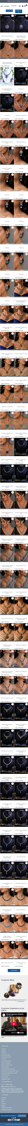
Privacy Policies (5, 1067)
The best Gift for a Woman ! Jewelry (7, 593)
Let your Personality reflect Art (21, 381)
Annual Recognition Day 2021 (8, 1069)
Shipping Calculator (6, 1079)
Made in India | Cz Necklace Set (21, 831)
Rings (3, 1101)
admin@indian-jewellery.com (9, 1086)
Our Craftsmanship (6, 1055)
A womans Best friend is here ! (21, 354)
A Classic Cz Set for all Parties (21, 963)
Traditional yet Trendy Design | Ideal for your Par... (21, 540)
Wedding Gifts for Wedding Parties (7, 142)
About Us (4, 1049)
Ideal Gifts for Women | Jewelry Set (7, 910)
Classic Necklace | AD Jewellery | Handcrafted (7, 63)
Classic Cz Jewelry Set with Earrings (7, 487)
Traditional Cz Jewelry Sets (21, 645)
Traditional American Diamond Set (7, 646)
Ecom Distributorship (6, 1061)
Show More (14, 970)
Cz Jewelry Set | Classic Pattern (7, 804)
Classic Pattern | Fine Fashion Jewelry (7, 857)
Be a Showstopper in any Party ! (7, 884)
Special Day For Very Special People (10, 1071)
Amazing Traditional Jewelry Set (21, 513)
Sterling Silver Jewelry (7, 1107)
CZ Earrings (21, 168)
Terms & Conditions (6, 1063)
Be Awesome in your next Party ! (21, 937)
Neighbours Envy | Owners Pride (7, 725)
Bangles (3, 1105)
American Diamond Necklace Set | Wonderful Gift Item (7, 778)
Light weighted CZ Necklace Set (21, 778)
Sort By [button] (18, 10)
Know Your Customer (6, 1057)
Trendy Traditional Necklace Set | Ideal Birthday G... (21, 301)
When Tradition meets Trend (7, 962)
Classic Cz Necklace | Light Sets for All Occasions (21, 487)
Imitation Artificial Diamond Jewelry (7, 513)
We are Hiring (5, 1077)
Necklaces (4, 1097)
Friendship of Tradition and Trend (21, 328)
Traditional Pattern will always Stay (7, 328)
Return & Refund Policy (7, 1065)
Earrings (3, 1099)
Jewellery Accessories (7, 1109)
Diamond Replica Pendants (7, 36)
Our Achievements (6, 1075)
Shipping (3, 1051)
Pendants (4, 1103)
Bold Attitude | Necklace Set (7, 750)
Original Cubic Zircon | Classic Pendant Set (21, 37)
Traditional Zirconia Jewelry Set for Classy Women (7, 566)
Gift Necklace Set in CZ (21, 565)
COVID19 (4, 1059)
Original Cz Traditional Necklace (7, 169)
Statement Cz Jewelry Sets (21, 115)
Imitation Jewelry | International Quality (7, 937)
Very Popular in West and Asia (21, 63)
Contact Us (4, 1053)
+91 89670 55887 (9, 1084)
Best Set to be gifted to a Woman (21, 804)
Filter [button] (9, 10)
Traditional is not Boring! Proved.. (21, 699)
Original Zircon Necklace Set (7, 380)
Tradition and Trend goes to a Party (7, 354)
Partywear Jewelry (21, 406)
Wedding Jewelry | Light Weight (21, 460)
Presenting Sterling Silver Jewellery (10, 1073)
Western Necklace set (21, 141)
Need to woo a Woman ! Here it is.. (7, 460)
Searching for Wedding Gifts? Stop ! (21, 751)
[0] (25, 6)
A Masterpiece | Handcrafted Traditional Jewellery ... (7, 540)
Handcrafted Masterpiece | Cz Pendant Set (7, 90)
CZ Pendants (21, 89)
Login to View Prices (5, 39)
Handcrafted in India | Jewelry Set (7, 831)
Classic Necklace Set (21, 856)
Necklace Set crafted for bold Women (21, 725)
